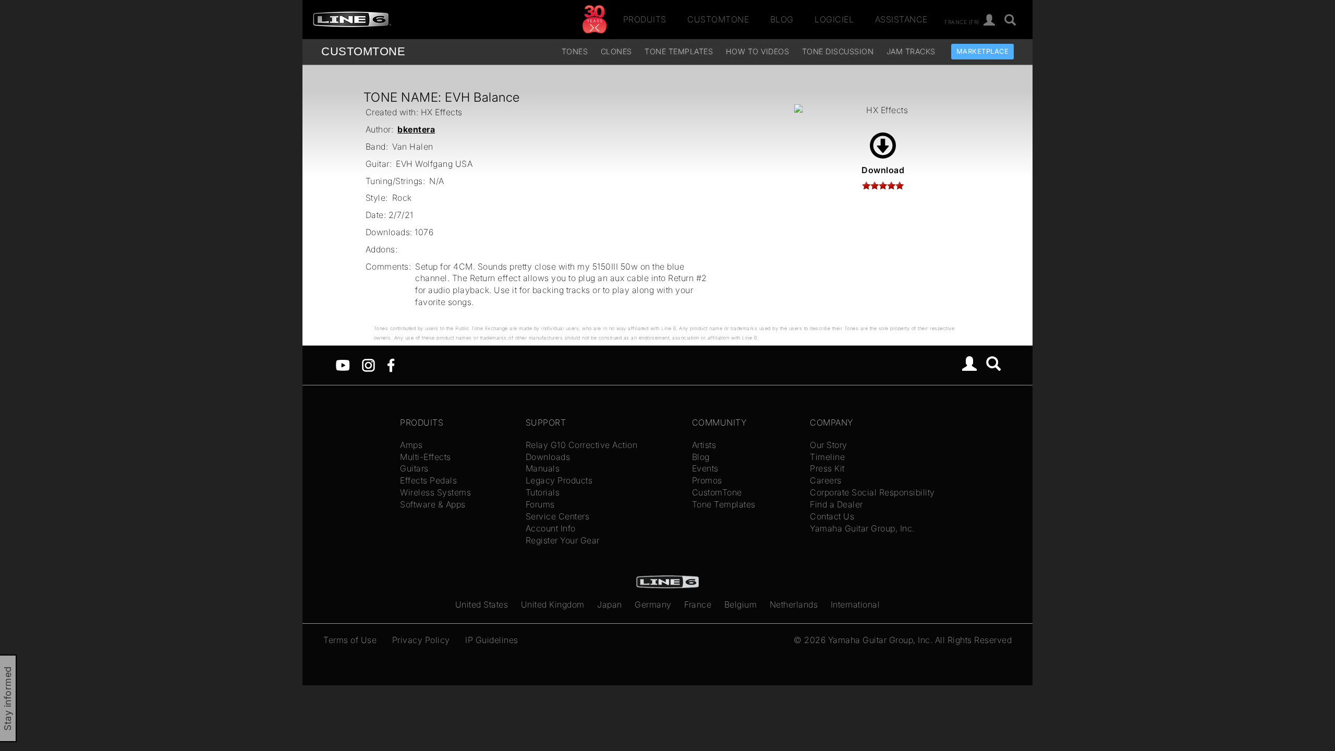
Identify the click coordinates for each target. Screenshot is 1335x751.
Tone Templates (679, 51)
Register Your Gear (563, 540)
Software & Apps (433, 504)
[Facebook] (391, 364)
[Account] (990, 21)
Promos (707, 480)
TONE (363, 51)
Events (705, 468)
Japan (609, 604)
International (855, 604)
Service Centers (558, 516)
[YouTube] (343, 364)
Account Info (551, 528)
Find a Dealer (836, 504)
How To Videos (758, 51)
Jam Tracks (911, 51)
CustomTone (718, 19)
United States (481, 604)
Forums (540, 504)
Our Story (828, 445)
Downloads (548, 457)
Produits (644, 19)
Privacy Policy (421, 640)
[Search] (993, 365)
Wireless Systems (435, 492)
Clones (616, 51)
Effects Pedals (428, 480)
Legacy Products (559, 480)
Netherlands (794, 604)
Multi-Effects (425, 457)
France (697, 604)
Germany (653, 604)
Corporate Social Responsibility (872, 492)
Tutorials (543, 492)
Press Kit (827, 468)
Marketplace (982, 51)
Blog (782, 19)
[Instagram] (368, 364)
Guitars (414, 468)
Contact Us (832, 516)
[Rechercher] (1010, 21)
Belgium (740, 604)
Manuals (543, 468)
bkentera (416, 129)
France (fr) (961, 21)
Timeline (827, 457)
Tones (575, 51)
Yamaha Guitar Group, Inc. (862, 528)
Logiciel (834, 19)
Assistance (901, 19)
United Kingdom (553, 604)
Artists (704, 445)
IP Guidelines (491, 640)
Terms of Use (350, 640)
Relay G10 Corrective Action (582, 445)
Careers (826, 480)
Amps (411, 445)
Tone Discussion (838, 51)
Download (882, 170)
